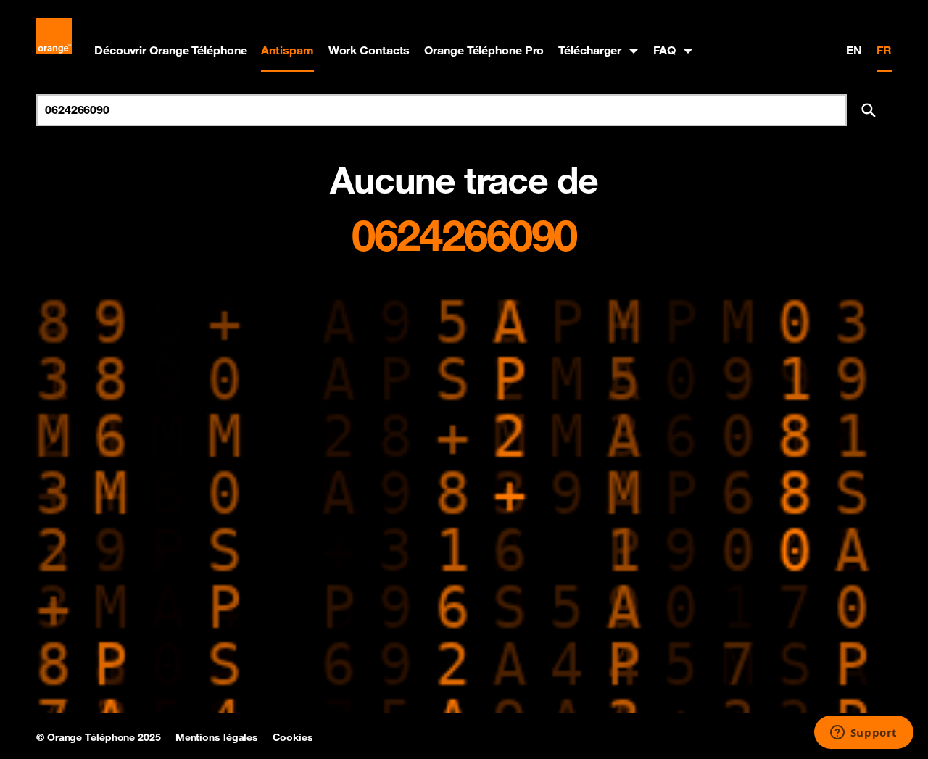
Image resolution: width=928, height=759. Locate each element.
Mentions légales (216, 737)
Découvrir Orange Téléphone (170, 50)
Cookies (292, 737)
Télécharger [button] (589, 50)
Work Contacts (369, 50)
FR (884, 50)
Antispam (287, 50)
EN (854, 50)
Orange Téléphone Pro (484, 50)
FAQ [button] (664, 50)
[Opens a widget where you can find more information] (863, 734)
